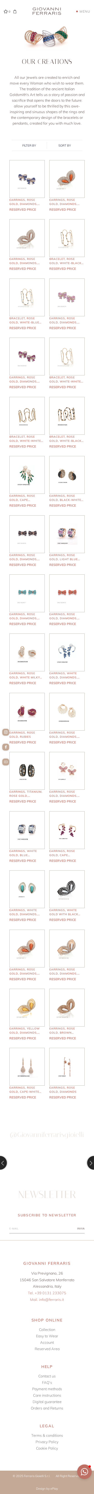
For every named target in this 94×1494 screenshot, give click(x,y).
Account (47, 1342)
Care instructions (47, 1395)
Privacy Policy (47, 1441)
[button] (84, 1471)
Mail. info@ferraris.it (47, 1299)
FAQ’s (47, 1382)
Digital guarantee (47, 1401)
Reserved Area (47, 1349)
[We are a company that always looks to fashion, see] (23, 1163)
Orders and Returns (47, 1408)
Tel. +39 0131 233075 (47, 1293)
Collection (47, 1329)
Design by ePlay (47, 1488)
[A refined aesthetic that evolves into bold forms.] (71, 1163)
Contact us (47, 1376)
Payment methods (47, 1389)
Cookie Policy (47, 1448)
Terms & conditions (47, 1435)
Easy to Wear (47, 1336)
